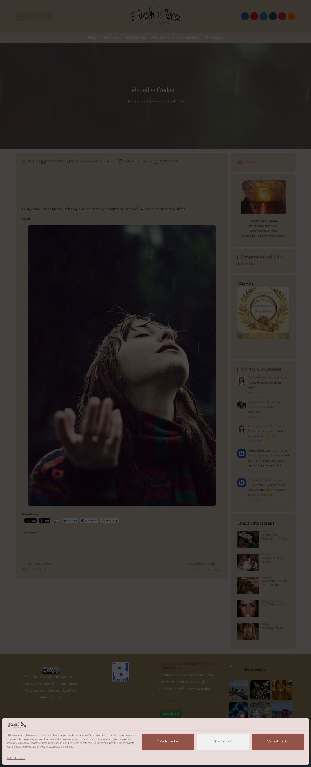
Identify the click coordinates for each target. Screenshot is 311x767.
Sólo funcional (223, 742)
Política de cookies (16, 758)
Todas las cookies (168, 742)
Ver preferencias (278, 742)
